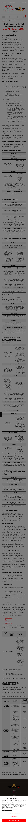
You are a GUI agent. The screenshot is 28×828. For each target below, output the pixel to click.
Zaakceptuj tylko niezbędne (14, 813)
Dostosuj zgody (14, 816)
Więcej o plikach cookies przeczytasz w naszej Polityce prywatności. (12, 809)
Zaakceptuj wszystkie (14, 820)
